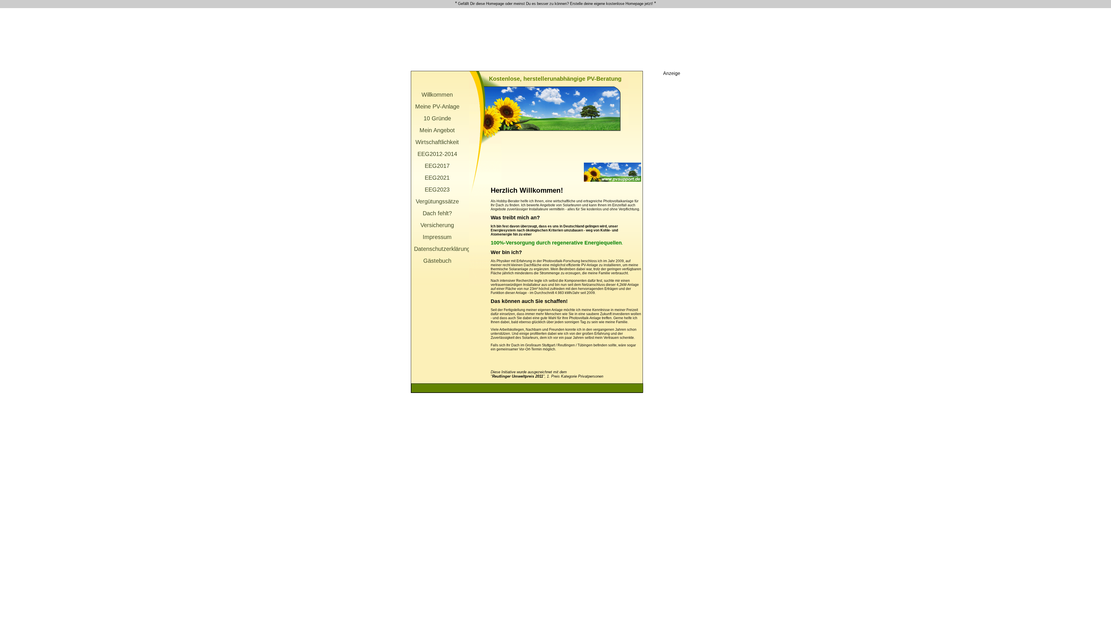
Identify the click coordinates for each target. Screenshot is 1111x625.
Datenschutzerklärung (437, 249)
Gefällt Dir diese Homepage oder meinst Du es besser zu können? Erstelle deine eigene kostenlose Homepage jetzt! (555, 3)
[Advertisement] (526, 22)
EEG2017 (437, 166)
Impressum (437, 237)
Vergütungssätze (437, 201)
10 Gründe (437, 118)
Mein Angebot (437, 130)
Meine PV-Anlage (437, 106)
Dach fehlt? (437, 213)
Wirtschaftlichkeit (437, 142)
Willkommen (437, 94)
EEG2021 (437, 177)
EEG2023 (437, 189)
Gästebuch (437, 261)
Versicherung (437, 225)
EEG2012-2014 (437, 154)
